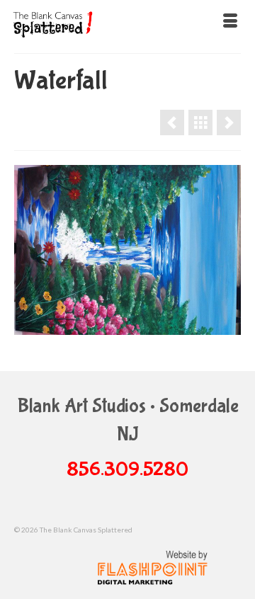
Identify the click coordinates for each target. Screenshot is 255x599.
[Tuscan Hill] (172, 122)
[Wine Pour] (229, 122)
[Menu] (230, 21)
